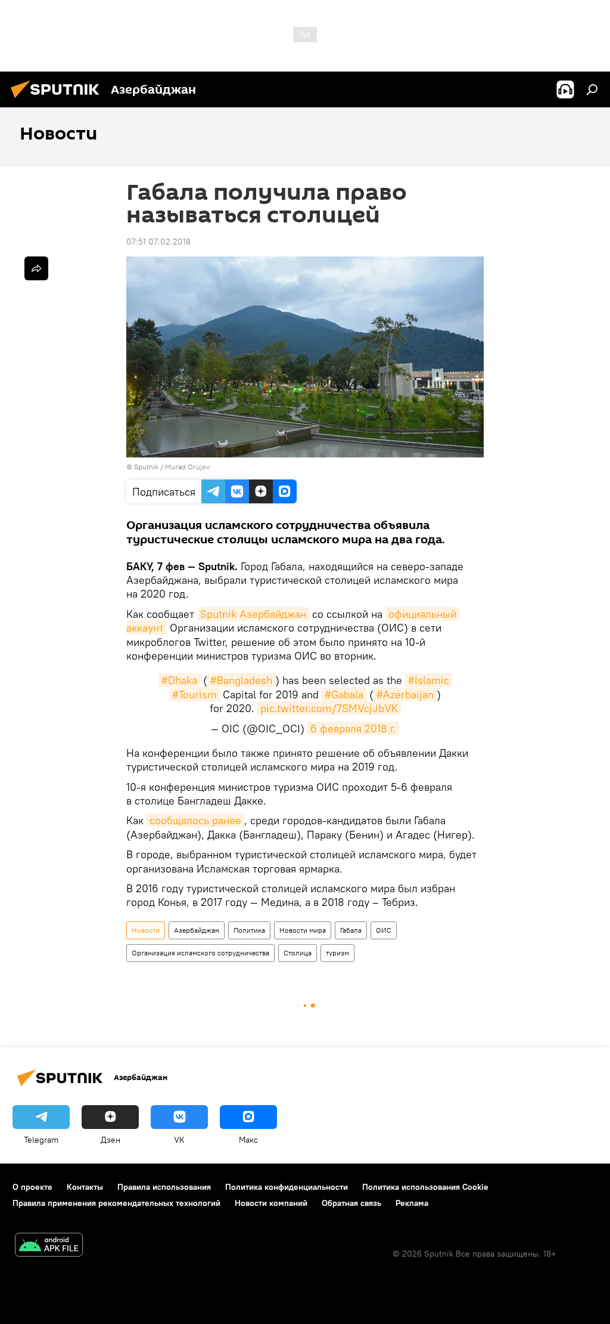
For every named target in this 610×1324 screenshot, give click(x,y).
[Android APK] (48, 1246)
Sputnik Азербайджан (253, 614)
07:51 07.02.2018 (158, 241)
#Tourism (194, 694)
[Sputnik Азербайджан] (58, 99)
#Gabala (344, 694)
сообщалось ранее (195, 820)
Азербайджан (196, 930)
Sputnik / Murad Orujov (172, 466)
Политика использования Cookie (425, 1186)
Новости (146, 930)
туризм (337, 952)
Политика (249, 930)
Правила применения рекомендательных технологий (116, 1203)
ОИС (383, 930)
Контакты (85, 1186)
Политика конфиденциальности (286, 1186)
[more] (36, 268)
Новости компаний (271, 1203)
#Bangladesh (241, 680)
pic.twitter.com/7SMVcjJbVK (329, 708)
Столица (298, 952)
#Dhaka (179, 680)
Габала (351, 930)
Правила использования (164, 1186)
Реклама (412, 1203)
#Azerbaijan (405, 694)
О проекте (32, 1186)
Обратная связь (351, 1203)
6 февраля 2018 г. (353, 728)
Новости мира (302, 930)
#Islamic (428, 680)
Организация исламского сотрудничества (200, 952)
